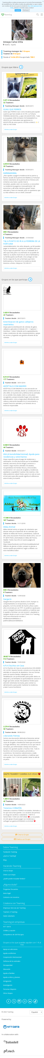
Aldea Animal (9, 527)
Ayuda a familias (9, 973)
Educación (6, 969)
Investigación (7, 985)
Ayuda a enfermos (9, 953)
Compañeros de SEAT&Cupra (13, 935)
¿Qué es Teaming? (9, 856)
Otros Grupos (8, 993)
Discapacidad (7, 965)
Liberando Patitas (11, 735)
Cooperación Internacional (12, 957)
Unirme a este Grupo (10, 129)
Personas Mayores (9, 989)
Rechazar (26, 10)
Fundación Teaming (10, 852)
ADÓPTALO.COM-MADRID (14, 386)
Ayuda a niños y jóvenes (11, 977)
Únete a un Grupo (22, 839)
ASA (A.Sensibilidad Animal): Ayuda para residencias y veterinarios (21, 455)
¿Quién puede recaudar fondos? (14, 879)
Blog (4, 860)
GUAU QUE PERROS (12, 109)
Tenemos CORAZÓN (12, 808)
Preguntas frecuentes (10, 889)
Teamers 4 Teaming (10, 912)
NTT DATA (7, 927)
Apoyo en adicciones (10, 949)
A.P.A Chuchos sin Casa (13, 665)
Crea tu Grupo (23, 834)
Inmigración (7, 981)
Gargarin (7, 599)
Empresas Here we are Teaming (14, 908)
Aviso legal (7, 893)
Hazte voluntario (9, 916)
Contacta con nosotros (11, 897)
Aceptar (17, 10)
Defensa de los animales (11, 961)
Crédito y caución (9, 931)
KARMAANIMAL (10, 173)
